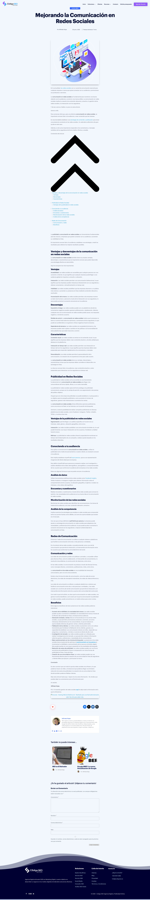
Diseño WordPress (80, 872)
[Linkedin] (54, 731)
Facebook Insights (90, 478)
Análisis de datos (58, 210)
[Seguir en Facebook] (26, 893)
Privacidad (95, 878)
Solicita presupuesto (126, 4)
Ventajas (55, 195)
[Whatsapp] (61, 731)
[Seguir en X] (30, 893)
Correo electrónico (57, 822)
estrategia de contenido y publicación (81, 120)
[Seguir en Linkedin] (33, 893)
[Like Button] (53, 707)
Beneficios (56, 224)
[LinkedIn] (93, 707)
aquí (77, 689)
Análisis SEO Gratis (80, 886)
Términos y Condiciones (99, 884)
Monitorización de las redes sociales (64, 214)
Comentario (55, 797)
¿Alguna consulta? (117, 872)
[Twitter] (59, 731)
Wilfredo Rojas (61, 769)
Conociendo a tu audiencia (33, 101)
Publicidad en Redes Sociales (33, 98)
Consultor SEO (79, 884)
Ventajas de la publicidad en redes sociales (66, 204)
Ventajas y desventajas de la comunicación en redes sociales (36, 95)
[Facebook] (85, 707)
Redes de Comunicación (32, 103)
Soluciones (91, 4)
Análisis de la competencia (61, 216)
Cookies (94, 881)
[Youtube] (56, 731)
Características (57, 199)
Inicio (84, 4)
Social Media (75, 8)
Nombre (53, 815)
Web (52, 829)
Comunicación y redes (60, 222)
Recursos (106, 4)
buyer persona (75, 457)
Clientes (100, 4)
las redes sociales (66, 88)
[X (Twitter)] (89, 707)
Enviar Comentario (94, 844)
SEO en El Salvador (59, 766)
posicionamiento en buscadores (86, 642)
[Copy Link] (97, 707)
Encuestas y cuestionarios (61, 212)
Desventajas (56, 197)
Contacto (115, 4)
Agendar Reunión (141, 4)
